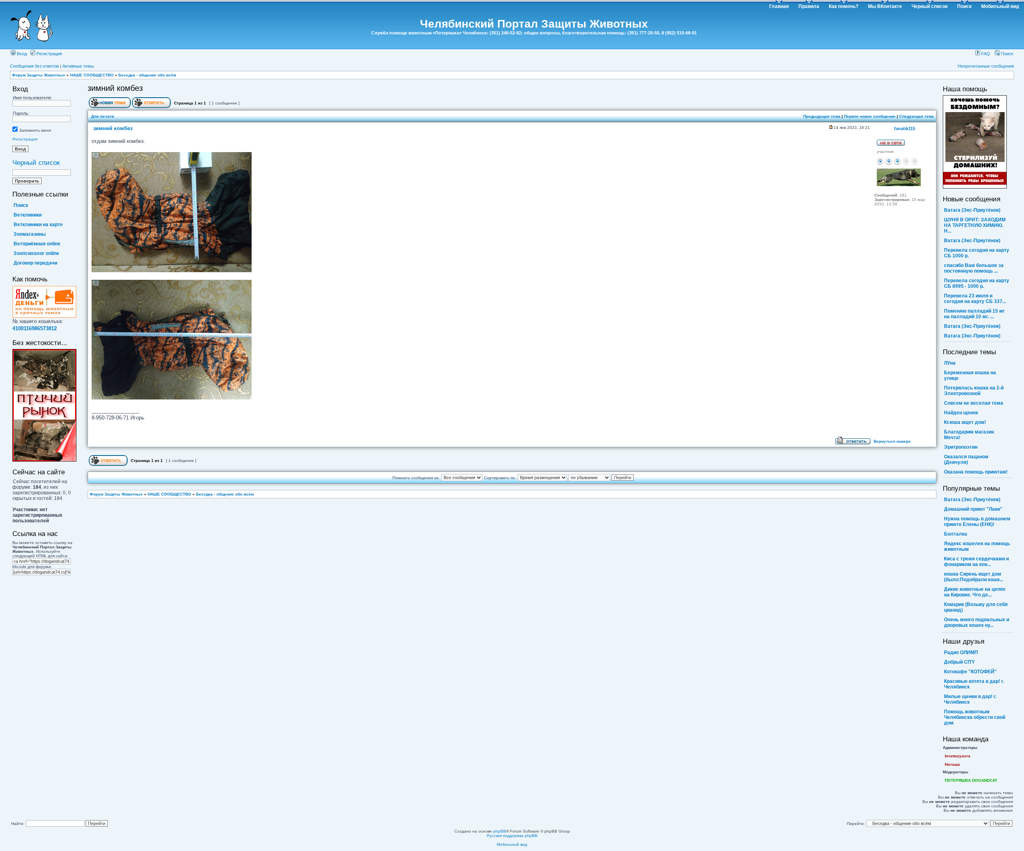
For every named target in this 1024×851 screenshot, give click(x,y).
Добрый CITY (959, 662)
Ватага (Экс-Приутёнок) (972, 210)
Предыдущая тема (821, 116)
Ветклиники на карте (38, 224)
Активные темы (78, 66)
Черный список (930, 6)
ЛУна (950, 363)
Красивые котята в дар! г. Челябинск (974, 684)
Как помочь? (843, 6)
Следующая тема (916, 116)
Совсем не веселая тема (973, 403)
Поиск (964, 6)
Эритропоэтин (961, 447)
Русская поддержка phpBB (512, 835)
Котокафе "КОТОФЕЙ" (970, 671)
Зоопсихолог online (36, 253)
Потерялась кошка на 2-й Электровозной (974, 390)
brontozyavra (957, 756)
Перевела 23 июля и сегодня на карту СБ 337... (975, 298)
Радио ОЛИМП (961, 652)
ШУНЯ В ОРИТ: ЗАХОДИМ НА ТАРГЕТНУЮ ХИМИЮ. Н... (975, 225)
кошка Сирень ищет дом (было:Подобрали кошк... (973, 576)
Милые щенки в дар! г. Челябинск (970, 699)
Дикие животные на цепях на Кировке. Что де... (975, 592)
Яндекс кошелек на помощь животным (977, 546)
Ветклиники (28, 215)
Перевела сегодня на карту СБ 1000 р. (976, 253)
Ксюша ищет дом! (965, 422)
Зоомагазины (30, 234)
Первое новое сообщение (870, 116)
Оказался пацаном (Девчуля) (966, 459)
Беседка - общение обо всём (147, 75)
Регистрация (48, 53)
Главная (779, 6)
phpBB (499, 831)
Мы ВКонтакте (885, 6)
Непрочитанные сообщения (986, 66)
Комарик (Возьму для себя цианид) (976, 607)
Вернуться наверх (892, 441)
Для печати (102, 116)
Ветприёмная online (37, 244)
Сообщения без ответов (34, 66)
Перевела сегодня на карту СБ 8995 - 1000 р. (976, 283)
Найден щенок (961, 412)
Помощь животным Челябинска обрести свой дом (974, 717)
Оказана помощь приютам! (976, 472)
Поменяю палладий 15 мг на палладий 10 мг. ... (974, 313)
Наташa (952, 764)
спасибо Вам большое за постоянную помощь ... (974, 268)
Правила (808, 6)
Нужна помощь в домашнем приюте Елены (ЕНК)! (977, 521)
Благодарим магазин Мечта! (969, 434)
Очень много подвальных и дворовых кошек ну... (976, 622)
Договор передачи (35, 263)
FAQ (985, 53)
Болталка (955, 534)
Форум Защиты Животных (38, 75)
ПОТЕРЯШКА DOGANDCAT (971, 780)
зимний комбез (115, 88)
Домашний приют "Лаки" (973, 509)
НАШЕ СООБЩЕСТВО (92, 75)
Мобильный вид (1000, 6)
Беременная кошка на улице (970, 375)
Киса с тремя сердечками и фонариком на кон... (976, 561)
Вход (21, 53)
